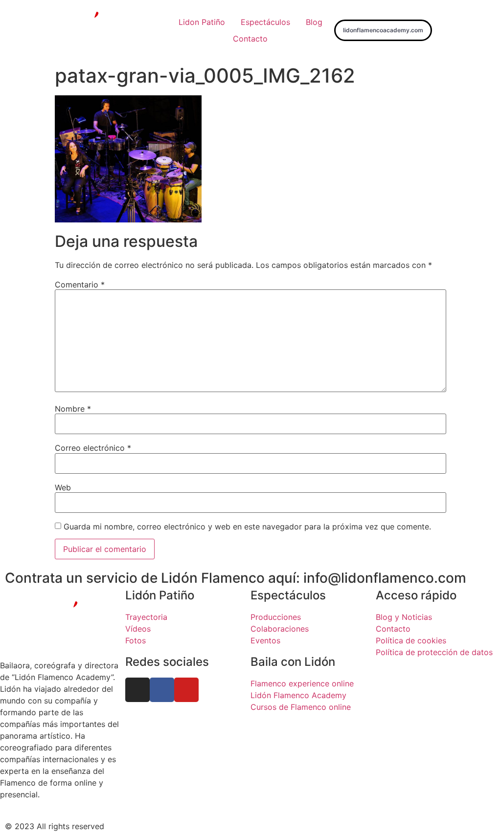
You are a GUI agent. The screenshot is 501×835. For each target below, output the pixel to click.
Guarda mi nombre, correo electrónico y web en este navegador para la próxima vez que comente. (247, 526)
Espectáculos (265, 22)
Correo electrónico (93, 448)
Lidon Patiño (202, 22)
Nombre (73, 409)
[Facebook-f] (162, 690)
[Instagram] (137, 690)
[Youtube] (186, 690)
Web (63, 487)
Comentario (80, 284)
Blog (314, 22)
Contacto (250, 39)
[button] (383, 30)
